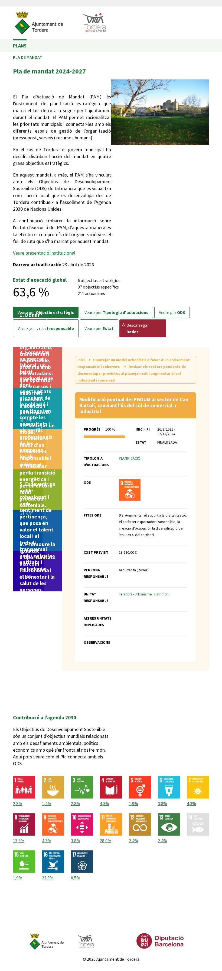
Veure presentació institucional (44, 253)
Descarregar (137, 328)
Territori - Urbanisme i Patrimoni (144, 594)
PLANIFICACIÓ (130, 458)
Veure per (116, 312)
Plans (20, 46)
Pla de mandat (27, 57)
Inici (81, 359)
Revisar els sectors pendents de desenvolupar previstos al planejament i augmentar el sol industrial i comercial (131, 373)
